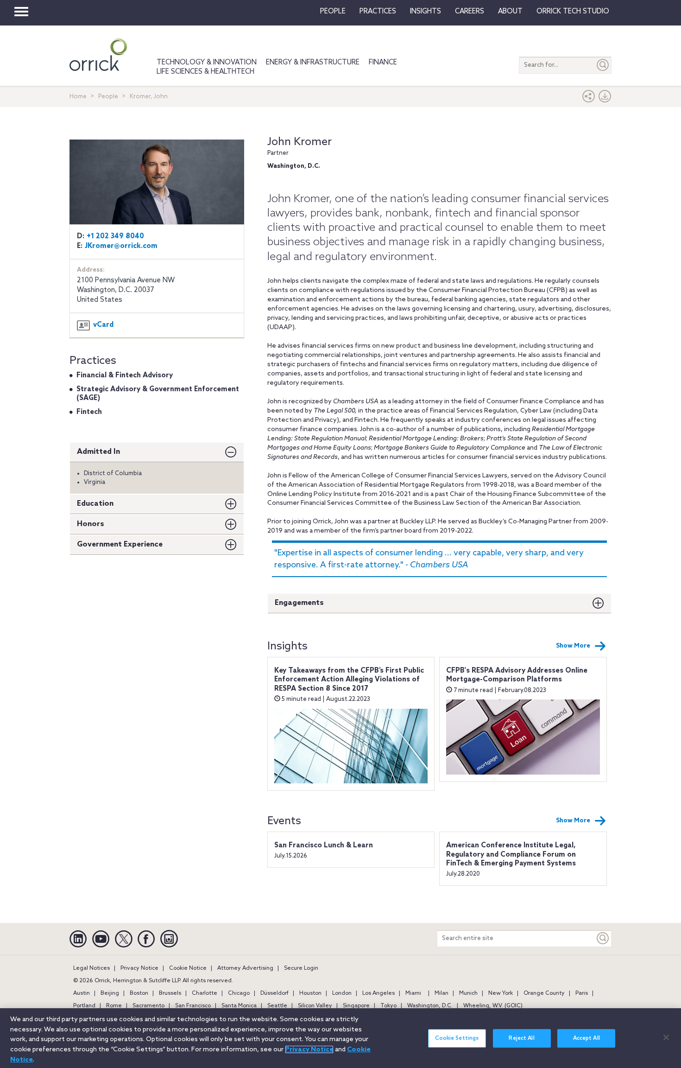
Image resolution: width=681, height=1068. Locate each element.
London (342, 993)
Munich (468, 993)
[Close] (666, 1037)
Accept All (586, 1038)
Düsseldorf (274, 993)
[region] (340, 1038)
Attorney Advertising (245, 968)
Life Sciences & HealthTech (205, 72)
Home (78, 96)
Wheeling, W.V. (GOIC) (493, 1006)
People (333, 11)
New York (500, 993)
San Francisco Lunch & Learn (323, 845)
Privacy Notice (139, 968)
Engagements (299, 602)
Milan (441, 993)
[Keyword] (603, 938)
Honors (90, 524)
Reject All (521, 1038)
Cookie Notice (188, 968)
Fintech (89, 412)
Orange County (544, 993)
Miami (413, 993)
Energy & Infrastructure (312, 62)
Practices (377, 11)
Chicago (239, 993)
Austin (81, 993)
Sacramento (148, 1006)
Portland (84, 1006)
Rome (114, 1006)
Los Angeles (378, 993)
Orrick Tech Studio (572, 11)
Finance (383, 62)
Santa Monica (239, 1006)
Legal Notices (91, 968)
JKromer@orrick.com (121, 246)
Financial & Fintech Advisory (124, 375)
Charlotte (204, 993)
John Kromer (299, 142)
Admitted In (98, 451)
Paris (581, 993)
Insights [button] (425, 11)
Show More (573, 645)
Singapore (356, 1006)
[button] (588, 98)
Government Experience (120, 544)
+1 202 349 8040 (115, 236)
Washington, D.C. (430, 1006)
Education (95, 503)
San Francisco (193, 1006)
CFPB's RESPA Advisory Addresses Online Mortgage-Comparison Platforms (516, 675)
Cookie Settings (457, 1038)
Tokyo (388, 1006)
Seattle (277, 1006)
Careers (469, 11)
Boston (139, 993)
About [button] (510, 11)
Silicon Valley (315, 1006)
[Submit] (603, 65)
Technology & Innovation (207, 62)
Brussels (170, 993)
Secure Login (301, 968)
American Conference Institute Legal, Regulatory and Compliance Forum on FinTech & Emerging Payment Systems (511, 854)
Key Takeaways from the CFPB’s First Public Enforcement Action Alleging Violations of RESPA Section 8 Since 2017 (349, 680)
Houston (310, 993)
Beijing (110, 993)
